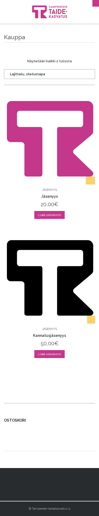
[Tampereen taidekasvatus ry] (49, 12)
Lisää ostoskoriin (49, 215)
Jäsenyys (49, 190)
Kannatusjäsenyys (49, 335)
